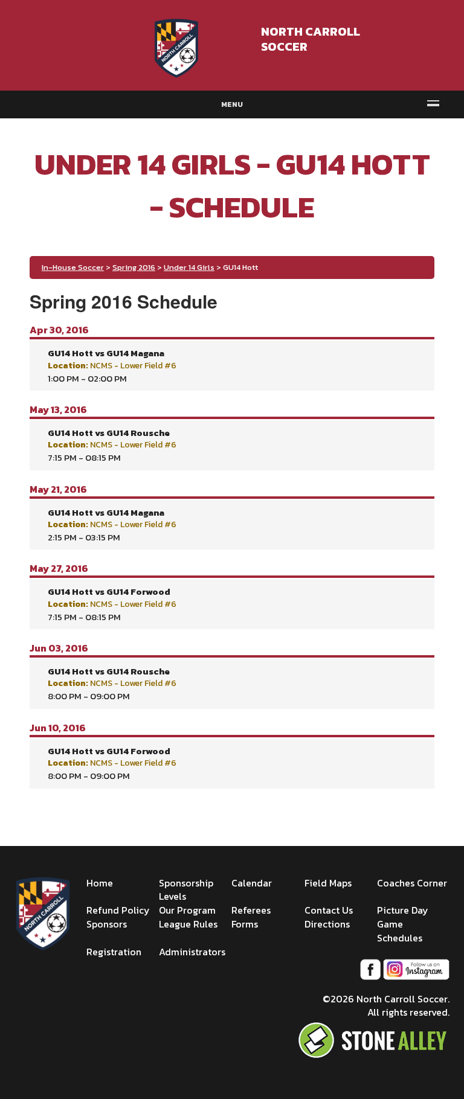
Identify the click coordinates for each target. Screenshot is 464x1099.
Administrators (192, 951)
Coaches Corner (412, 883)
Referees (251, 910)
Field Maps (328, 883)
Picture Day (402, 910)
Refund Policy (118, 910)
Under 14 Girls (189, 267)
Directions (327, 924)
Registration (113, 951)
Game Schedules (399, 931)
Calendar (251, 883)
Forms (244, 924)
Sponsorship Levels (186, 890)
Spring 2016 (133, 267)
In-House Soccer (73, 267)
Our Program (187, 910)
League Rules (188, 924)
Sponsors (106, 924)
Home (99, 883)
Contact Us (328, 910)
